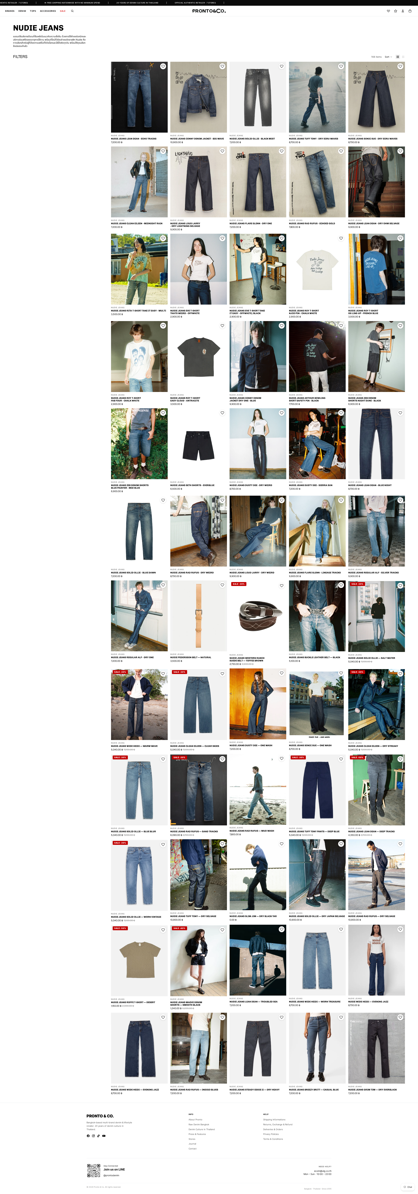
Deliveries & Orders (273, 1129)
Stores (192, 1139)
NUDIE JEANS (118, 136)
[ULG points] (395, 11)
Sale (63, 11)
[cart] (410, 11)
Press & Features (197, 1134)
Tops (33, 11)
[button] (388, 56)
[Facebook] (88, 1135)
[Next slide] (163, 97)
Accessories (48, 11)
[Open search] (72, 11)
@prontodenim (111, 1175)
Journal (192, 1143)
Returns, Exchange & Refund (277, 1124)
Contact (193, 1148)
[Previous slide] (116, 97)
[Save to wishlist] (163, 66)
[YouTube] (103, 1135)
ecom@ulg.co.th (322, 1171)
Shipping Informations (274, 1119)
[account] (403, 11)
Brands (10, 11)
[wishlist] (388, 11)
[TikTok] (98, 1135)
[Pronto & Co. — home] (209, 11)
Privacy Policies (271, 1134)
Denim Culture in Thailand (202, 1129)
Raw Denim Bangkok (199, 1124)
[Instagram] (93, 1135)
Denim (22, 11)
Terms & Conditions (273, 1139)
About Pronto (195, 1119)
